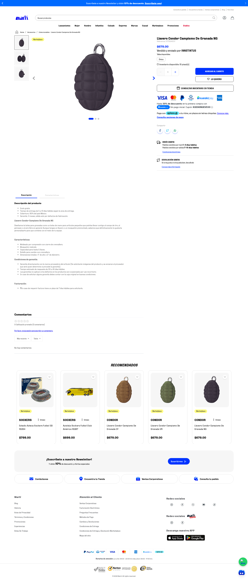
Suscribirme (177, 461)
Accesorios (31, 32)
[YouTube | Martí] (203, 505)
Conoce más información (171, 166)
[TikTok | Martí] (214, 505)
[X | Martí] (193, 505)
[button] (161, 59)
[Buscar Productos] (214, 17)
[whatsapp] (175, 130)
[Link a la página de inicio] (19, 32)
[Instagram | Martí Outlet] (172, 523)
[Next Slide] (245, 3)
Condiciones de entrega (171, 152)
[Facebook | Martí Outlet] (182, 523)
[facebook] (160, 130)
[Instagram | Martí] (171, 505)
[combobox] (126, 18)
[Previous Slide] (2, 3)
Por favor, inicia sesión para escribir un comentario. (33, 330)
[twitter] (167, 130)
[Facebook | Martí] (182, 505)
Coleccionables (44, 32)
